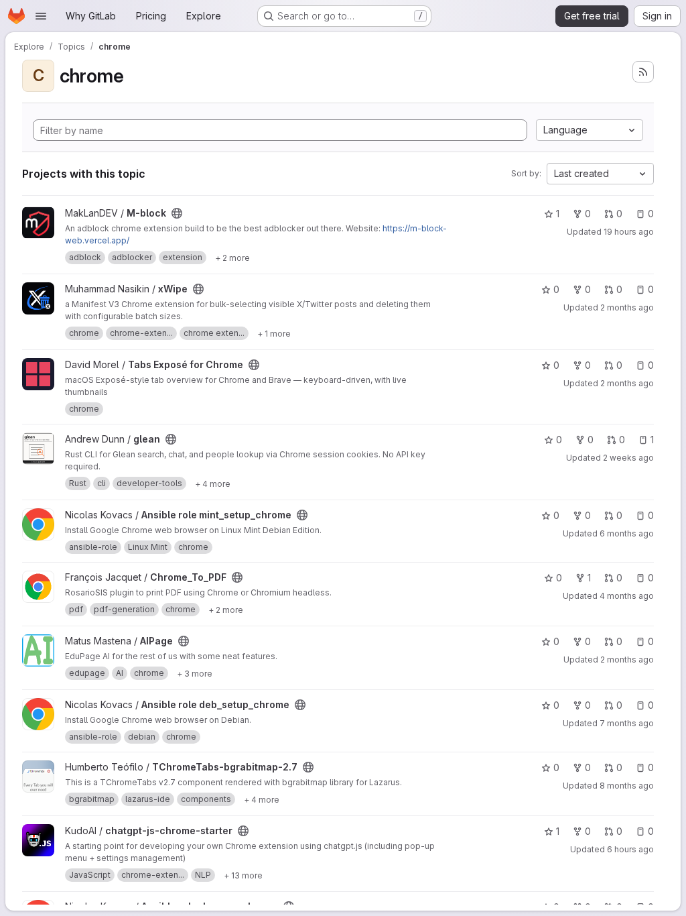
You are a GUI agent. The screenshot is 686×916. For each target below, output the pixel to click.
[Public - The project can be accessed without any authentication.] (177, 213)
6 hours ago (630, 849)
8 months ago (627, 786)
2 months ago (627, 307)
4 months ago (627, 596)
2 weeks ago (628, 458)
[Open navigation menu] (41, 16)
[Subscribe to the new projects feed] (643, 71)
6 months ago (627, 533)
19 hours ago (629, 232)
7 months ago (627, 723)
